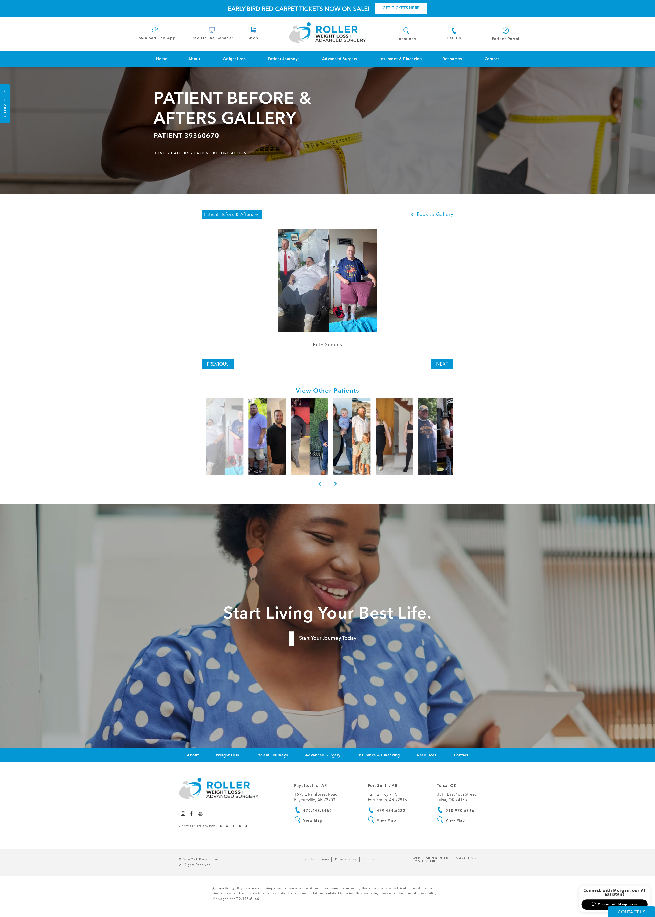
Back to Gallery (434, 214)
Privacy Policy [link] (346, 859)
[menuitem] (162, 59)
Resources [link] (452, 59)
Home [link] (161, 59)
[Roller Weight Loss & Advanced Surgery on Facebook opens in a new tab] (191, 813)
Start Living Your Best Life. (327, 613)
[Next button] (336, 484)
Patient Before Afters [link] (220, 153)
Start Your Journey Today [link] (327, 638)
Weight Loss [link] (234, 59)
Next (442, 364)
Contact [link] (492, 59)
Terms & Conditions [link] (313, 859)
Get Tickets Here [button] (401, 8)
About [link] (194, 59)
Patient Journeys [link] (284, 59)
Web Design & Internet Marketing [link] (444, 860)
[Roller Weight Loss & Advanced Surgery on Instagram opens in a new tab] (182, 813)
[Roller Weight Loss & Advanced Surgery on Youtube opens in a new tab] (200, 813)
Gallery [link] (180, 153)
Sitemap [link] (370, 859)
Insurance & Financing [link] (401, 59)
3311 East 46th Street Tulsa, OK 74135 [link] (456, 797)
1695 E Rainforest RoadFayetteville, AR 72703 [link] (316, 797)
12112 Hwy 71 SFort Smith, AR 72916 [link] (387, 797)
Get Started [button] (5, 104)
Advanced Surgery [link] (339, 59)
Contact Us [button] (631, 912)
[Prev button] (319, 484)
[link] (156, 32)
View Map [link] (313, 820)
